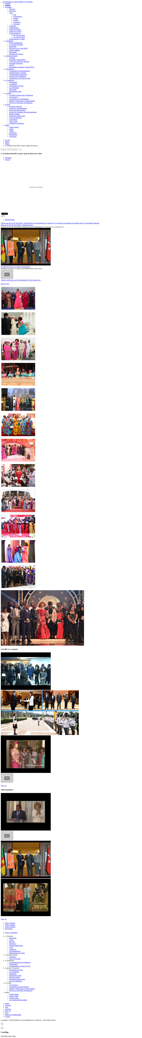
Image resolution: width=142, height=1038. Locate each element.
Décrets (15, 18)
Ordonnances (17, 16)
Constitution (13, 84)
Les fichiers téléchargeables (18, 1000)
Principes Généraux (15, 106)
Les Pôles (8, 93)
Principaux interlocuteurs (17, 110)
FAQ (6, 1013)
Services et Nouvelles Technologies (20, 103)
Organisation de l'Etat (16, 86)
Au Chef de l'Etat (19, 37)
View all (3, 786)
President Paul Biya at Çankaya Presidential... (16, 267)
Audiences (12, 26)
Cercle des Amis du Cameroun (19, 61)
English (7, 5)
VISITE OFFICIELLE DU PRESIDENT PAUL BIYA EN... (21, 280)
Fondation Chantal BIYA (17, 60)
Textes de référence (15, 118)
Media (7, 142)
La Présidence (9, 69)
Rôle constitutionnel (15, 43)
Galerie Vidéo (13, 996)
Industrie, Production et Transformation (22, 101)
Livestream (12, 136)
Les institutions (14, 88)
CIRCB (11, 65)
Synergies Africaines (16, 63)
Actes (11, 13)
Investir (7, 105)
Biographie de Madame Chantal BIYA (21, 67)
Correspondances (14, 33)
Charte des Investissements (18, 108)
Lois (14, 15)
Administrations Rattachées (18, 75)
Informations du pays (16, 970)
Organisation (13, 964)
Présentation (13, 82)
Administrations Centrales (17, 73)
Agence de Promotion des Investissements (23, 112)
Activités (12, 58)
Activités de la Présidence (17, 76)
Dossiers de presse (15, 30)
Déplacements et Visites (17, 39)
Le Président (9, 41)
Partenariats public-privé (17, 116)
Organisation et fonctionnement (19, 71)
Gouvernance (13, 97)
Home (7, 1003)
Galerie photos (14, 127)
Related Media (10, 220)
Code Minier (13, 120)
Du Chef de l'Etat (19, 35)
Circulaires (16, 22)
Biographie (12, 46)
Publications (13, 135)
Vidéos (11, 131)
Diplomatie (12, 90)
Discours (12, 9)
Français (7, 3)
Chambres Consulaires (16, 123)
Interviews (12, 11)
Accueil (7, 140)
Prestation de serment (16, 54)
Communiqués (14, 28)
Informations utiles (15, 91)
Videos (7, 144)
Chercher (8, 1005)
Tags (6, 1007)
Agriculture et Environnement (19, 99)
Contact (7, 1016)
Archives (8, 1009)
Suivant (7, 160)
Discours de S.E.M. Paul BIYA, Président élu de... (17, 225)
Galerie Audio (13, 998)
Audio (11, 129)
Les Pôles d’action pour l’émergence (21, 95)
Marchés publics (14, 114)
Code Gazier (13, 121)
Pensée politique (14, 50)
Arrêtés (15, 20)
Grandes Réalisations (16, 945)
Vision (11, 940)
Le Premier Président (16, 45)
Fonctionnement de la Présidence (20, 962)
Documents (13, 133)
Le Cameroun (9, 80)
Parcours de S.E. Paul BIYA (18, 48)
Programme (13, 52)
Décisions (16, 24)
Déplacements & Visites (17, 953)
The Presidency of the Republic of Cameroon (18, 2)
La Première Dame (11, 56)
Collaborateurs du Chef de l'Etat (19, 78)
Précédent (8, 158)
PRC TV (8, 1011)
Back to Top (5, 284)
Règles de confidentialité (13, 1015)
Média (7, 125)
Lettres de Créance (15, 31)
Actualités (8, 7)
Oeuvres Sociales (14, 959)
